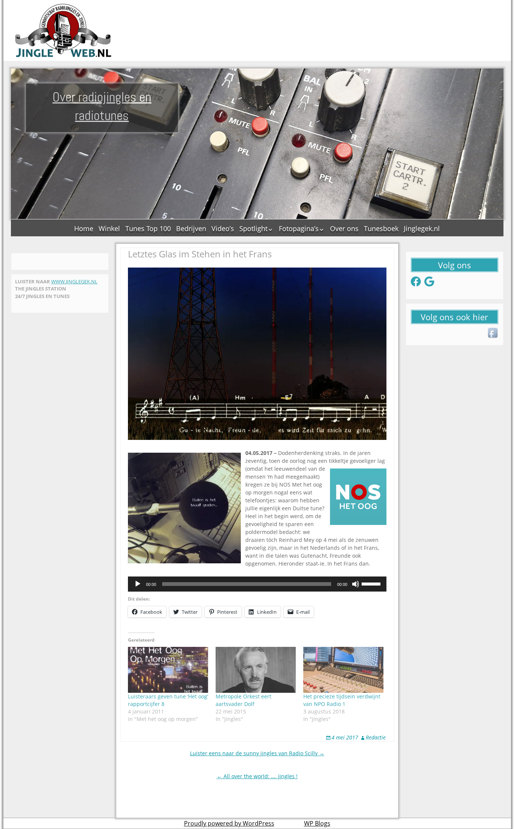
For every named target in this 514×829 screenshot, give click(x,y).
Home (83, 228)
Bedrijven (191, 228)
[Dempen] (355, 584)
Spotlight (253, 228)
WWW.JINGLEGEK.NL (74, 281)
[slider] (372, 583)
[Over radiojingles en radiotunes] (63, 30)
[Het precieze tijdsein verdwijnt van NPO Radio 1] (343, 670)
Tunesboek (381, 228)
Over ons (344, 228)
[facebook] (493, 333)
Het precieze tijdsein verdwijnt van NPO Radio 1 (341, 700)
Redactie (376, 737)
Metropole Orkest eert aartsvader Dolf (243, 700)
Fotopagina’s (299, 228)
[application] (257, 584)
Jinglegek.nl (422, 228)
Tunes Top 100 (148, 228)
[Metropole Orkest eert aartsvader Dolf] (256, 670)
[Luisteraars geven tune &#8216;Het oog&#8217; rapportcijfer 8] (168, 670)
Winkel (109, 228)
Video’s (222, 228)
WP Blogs (317, 823)
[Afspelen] (137, 584)
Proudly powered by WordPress (229, 823)
